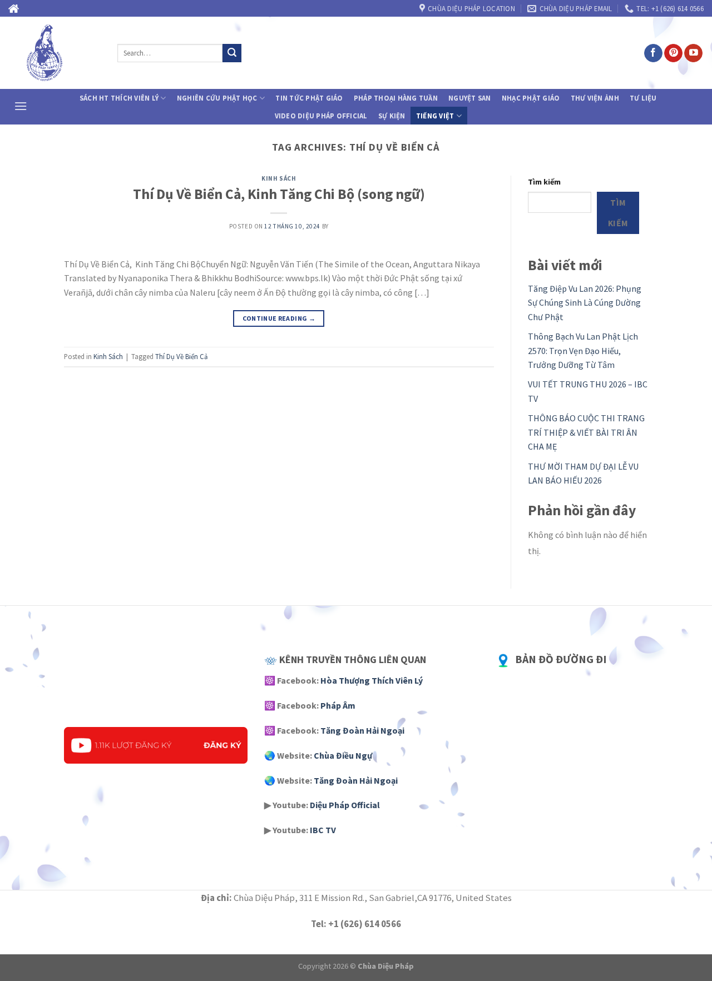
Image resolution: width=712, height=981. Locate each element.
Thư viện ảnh (595, 97)
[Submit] (231, 53)
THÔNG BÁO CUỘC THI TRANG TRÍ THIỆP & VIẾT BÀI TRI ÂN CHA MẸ (586, 432)
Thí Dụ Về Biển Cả (181, 356)
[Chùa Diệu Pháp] (54, 53)
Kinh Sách (278, 178)
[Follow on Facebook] (653, 53)
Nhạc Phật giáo (531, 97)
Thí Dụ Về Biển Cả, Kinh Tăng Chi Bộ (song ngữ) (279, 194)
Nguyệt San (469, 97)
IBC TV (323, 829)
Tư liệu (643, 97)
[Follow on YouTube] (693, 53)
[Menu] (20, 106)
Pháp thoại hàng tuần (396, 97)
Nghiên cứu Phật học (217, 97)
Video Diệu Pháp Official (321, 115)
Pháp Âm (337, 705)
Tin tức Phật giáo (309, 97)
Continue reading (279, 318)
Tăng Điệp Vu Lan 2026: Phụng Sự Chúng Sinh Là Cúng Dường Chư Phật (584, 302)
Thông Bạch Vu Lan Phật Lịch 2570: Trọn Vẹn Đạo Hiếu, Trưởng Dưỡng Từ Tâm (583, 350)
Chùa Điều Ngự (343, 755)
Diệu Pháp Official (345, 804)
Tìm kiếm (544, 182)
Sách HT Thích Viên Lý (119, 97)
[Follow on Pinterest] (673, 53)
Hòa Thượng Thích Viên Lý (371, 680)
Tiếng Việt (435, 115)
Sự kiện (392, 115)
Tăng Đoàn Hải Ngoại (362, 730)
